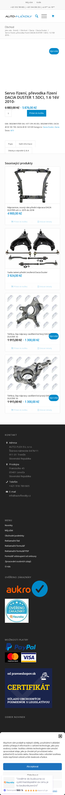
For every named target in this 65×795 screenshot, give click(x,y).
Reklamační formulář (15, 545)
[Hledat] (35, 16)
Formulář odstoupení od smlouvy (20, 556)
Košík (39, 2)
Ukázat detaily (45, 221)
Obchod (9, 27)
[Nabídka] (42, 16)
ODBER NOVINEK (15, 717)
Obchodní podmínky (14, 535)
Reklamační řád (12, 540)
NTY (12, 130)
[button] (60, 736)
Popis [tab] (10, 144)
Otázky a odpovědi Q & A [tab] (18, 150)
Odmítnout (32, 775)
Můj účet (29, 2)
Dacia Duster (48, 127)
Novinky (9, 525)
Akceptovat (32, 766)
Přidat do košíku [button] (20, 221)
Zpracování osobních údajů (18, 561)
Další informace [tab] (25, 144)
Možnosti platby (16, 640)
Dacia (57, 127)
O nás (8, 566)
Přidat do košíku (36, 113)
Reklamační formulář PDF (17, 551)
